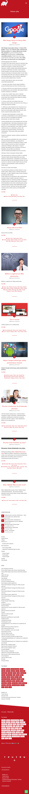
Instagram (9, 685)
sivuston (16, 427)
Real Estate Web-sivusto (9, 463)
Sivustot (3, 659)
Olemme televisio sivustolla (7, 635)
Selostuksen (21, 376)
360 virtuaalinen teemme (7, 568)
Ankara (12, 239)
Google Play (21, 375)
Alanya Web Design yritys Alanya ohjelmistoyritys (13, 570)
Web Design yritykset (21, 287)
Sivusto (21, 238)
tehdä (21, 241)
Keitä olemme (4, 538)
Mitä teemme (4, 615)
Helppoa (12, 331)
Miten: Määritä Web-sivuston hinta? (14, 485)
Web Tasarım (14, 683)
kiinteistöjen (5, 466)
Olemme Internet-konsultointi (8, 610)
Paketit (3, 551)
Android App (8, 376)
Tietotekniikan (17, 288)
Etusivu (3, 536)
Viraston (5, 239)
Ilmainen (17, 378)
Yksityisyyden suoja (6, 622)
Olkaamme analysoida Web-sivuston (11, 549)
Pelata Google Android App (8, 601)
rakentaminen (14, 466)
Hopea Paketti (5, 556)
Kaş (14, 675)
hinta (9, 466)
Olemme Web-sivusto (6, 657)
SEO (7, 241)
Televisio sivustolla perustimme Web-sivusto (11, 636)
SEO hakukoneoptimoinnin (7, 628)
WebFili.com (12, 44)
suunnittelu (24, 239)
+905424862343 (5, 786)
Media (11, 427)
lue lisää (3, 192)
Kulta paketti (5, 555)
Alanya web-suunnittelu (14, 227)
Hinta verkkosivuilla (8, 330)
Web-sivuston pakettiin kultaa (8, 644)
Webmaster (13, 241)
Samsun (18, 679)
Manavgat (14, 289)
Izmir (3, 687)
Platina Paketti (5, 553)
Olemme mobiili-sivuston (7, 614)
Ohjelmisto (19, 291)
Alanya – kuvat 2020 (9, 530)
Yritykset (20, 330)
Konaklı (25, 288)
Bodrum (12, 671)
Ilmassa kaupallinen (6, 604)
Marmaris (3, 677)
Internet (8, 331)
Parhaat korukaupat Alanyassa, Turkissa (11, 697)
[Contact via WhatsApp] (26, 791)
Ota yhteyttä (4, 560)
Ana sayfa (3, 712)
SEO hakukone (5, 545)
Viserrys (17, 681)
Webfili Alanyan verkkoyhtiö (11, 527)
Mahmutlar (5, 289)
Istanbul (22, 685)
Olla (13, 427)
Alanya (6, 196)
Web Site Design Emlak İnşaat (12, 524)
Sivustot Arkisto (5, 660)
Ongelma (9, 291)
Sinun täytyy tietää (6, 547)
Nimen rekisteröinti (15, 685)
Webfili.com (4, 692)
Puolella (23, 289)
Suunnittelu (19, 196)
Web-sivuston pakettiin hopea (8, 647)
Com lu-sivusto (14, 319)
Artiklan (10, 289)
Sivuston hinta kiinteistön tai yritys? (14, 443)
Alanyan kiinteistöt (5, 699)
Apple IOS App (4, 575)
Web (24, 196)
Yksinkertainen (7, 378)
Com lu (19, 239)
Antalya (16, 239)
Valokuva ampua (5, 599)
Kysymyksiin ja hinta (6, 631)
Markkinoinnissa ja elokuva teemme (9, 626)
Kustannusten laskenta (7, 543)
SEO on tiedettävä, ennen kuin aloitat (10, 630)
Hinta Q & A (4, 541)
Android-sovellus (9, 375)
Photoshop (13, 679)
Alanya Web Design (12, 196)
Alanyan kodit (4, 695)
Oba (18, 289)
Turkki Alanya (4, 694)
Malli (14, 681)
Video (20, 378)
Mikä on (16, 677)
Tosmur (12, 291)
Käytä (22, 675)
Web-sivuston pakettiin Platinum (9, 646)
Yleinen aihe (15, 195)
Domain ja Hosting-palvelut (7, 581)
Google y (3, 602)
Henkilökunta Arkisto (6, 620)
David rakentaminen (6, 580)
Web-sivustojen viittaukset (7, 651)
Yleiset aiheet (16, 238)
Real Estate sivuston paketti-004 (9, 594)
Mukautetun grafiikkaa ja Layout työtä (10, 617)
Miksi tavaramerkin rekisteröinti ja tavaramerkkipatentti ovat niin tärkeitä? (14, 520)
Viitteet (3, 540)
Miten (16, 331)
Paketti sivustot (5, 618)
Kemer (21, 288)
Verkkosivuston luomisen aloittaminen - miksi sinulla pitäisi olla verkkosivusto (15, 515)
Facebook (10, 673)
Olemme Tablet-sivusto (6, 633)
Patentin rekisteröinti (6, 679)
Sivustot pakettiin (5, 649)
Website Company (13, 287)
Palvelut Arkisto (5, 605)
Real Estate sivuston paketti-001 (9, 583)
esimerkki (22, 466)
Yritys (19, 331)
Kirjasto (3, 558)
